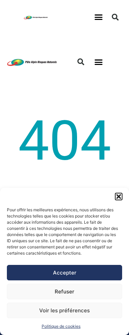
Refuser (64, 291)
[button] (118, 196)
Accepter (64, 272)
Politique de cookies (61, 326)
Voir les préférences (64, 310)
